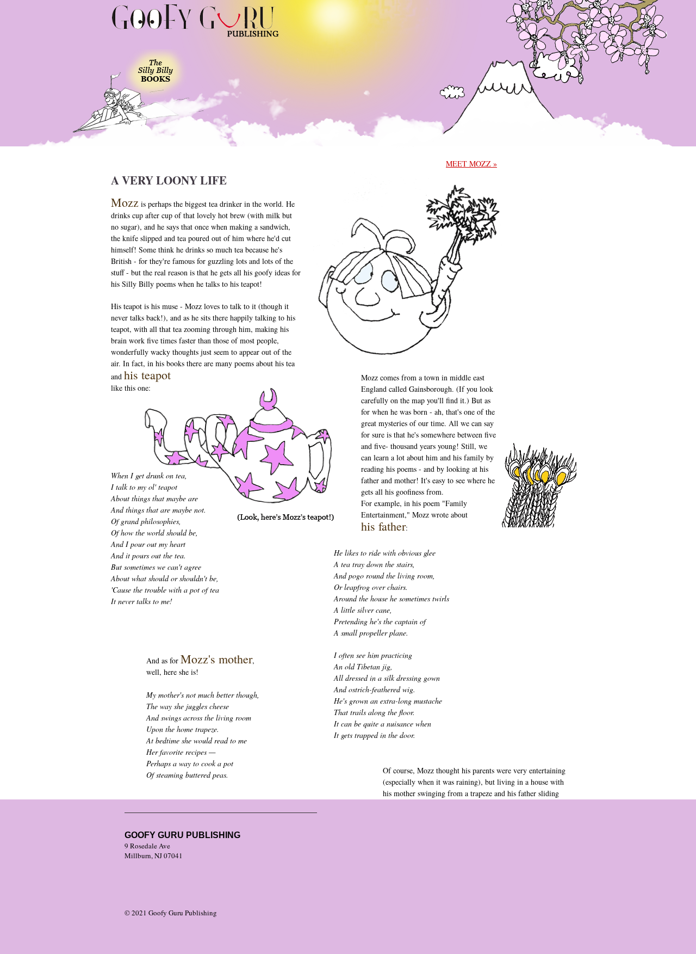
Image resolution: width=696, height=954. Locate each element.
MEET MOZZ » (471, 163)
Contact (288, 76)
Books (156, 73)
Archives (353, 81)
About (416, 78)
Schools (221, 78)
